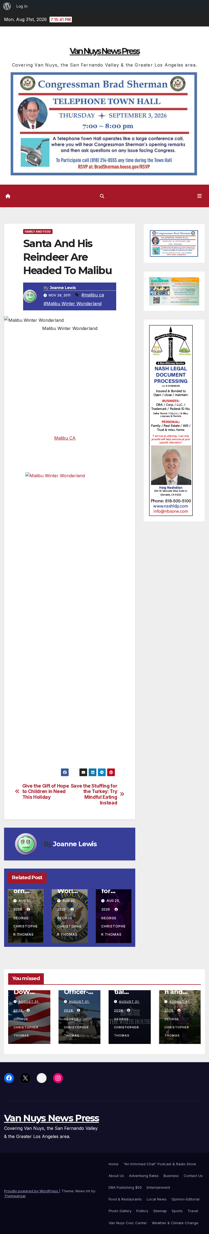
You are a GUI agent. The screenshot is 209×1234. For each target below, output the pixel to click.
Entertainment (158, 1187)
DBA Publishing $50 (125, 1187)
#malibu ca (92, 295)
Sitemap (160, 1211)
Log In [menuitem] (21, 6)
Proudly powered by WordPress (31, 1191)
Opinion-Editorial (185, 1199)
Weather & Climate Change (175, 1223)
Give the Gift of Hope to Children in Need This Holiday (45, 791)
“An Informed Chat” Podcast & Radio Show (159, 1164)
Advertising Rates (144, 1175)
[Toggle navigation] (199, 195)
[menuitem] (7, 6)
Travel (193, 1211)
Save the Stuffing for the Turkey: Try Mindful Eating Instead (94, 794)
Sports (177, 1211)
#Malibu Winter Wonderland (73, 303)
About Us (116, 1175)
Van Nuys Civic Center (128, 1223)
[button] (102, 196)
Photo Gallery (120, 1211)
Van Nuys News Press (104, 51)
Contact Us (193, 1175)
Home (113, 1164)
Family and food (38, 231)
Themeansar (15, 1196)
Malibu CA (65, 438)
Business (171, 1175)
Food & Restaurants (125, 1199)
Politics (142, 1211)
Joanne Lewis (63, 287)
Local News (157, 1199)
